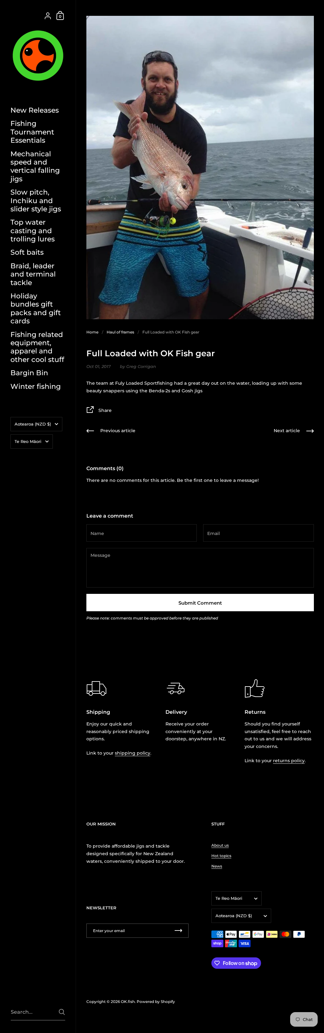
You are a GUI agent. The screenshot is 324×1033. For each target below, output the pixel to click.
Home (92, 332)
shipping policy (132, 753)
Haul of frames (120, 332)
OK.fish (128, 1001)
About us (220, 845)
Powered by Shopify (156, 1001)
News (216, 866)
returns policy (289, 760)
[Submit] (62, 1012)
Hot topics (221, 855)
